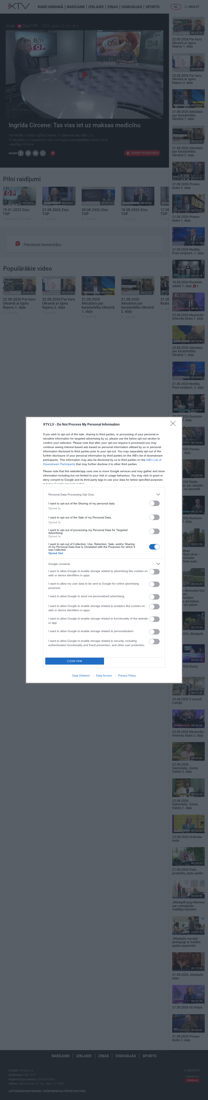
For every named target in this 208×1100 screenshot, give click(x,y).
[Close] (174, 425)
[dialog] (104, 550)
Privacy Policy (127, 675)
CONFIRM (74, 661)
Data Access (104, 675)
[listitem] (104, 494)
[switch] (154, 503)
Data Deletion (81, 675)
